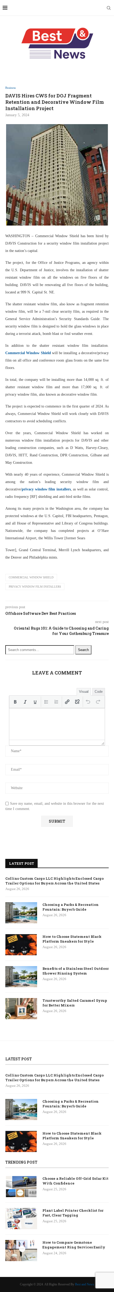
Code (99, 692)
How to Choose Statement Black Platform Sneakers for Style (72, 939)
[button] (15, 701)
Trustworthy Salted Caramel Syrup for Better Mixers (74, 1003)
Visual (84, 692)
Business (10, 87)
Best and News (84, 1284)
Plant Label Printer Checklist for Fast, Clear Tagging (72, 1213)
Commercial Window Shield (31, 577)
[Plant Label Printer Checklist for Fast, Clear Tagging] (21, 1218)
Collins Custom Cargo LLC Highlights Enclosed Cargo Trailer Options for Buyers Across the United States (54, 881)
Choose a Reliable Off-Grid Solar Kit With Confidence (75, 1181)
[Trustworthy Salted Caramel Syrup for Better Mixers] (21, 1008)
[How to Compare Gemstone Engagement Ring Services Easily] (21, 1250)
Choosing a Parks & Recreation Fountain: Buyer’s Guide (70, 907)
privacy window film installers (35, 586)
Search (83, 650)
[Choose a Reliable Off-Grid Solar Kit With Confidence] (21, 1186)
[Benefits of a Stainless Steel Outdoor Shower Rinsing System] (21, 976)
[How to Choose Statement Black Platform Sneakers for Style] (21, 944)
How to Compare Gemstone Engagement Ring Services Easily (73, 1244)
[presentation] (15, 702)
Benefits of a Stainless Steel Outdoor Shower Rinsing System (75, 971)
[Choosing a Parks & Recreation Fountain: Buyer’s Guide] (21, 912)
